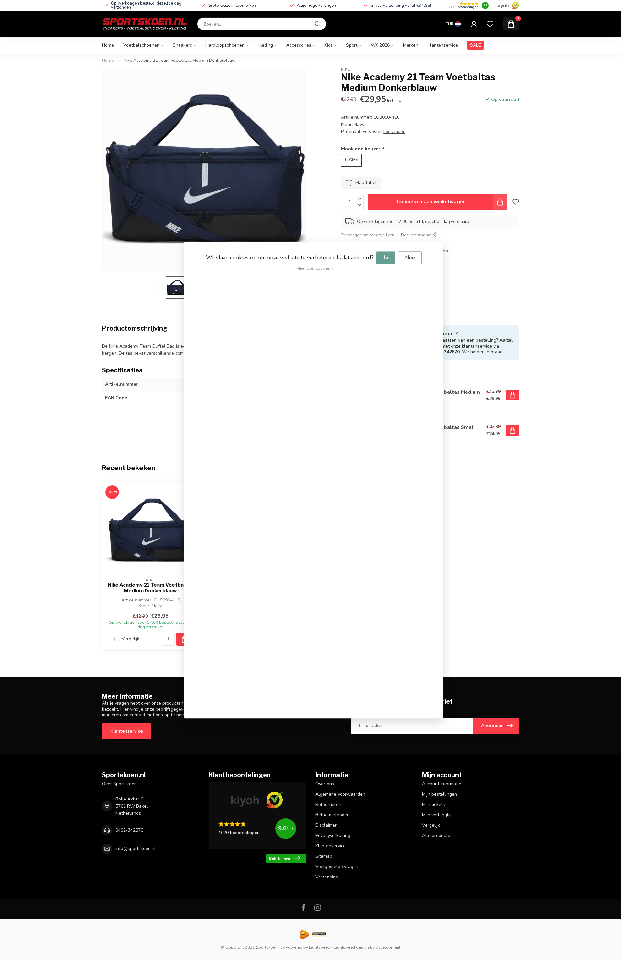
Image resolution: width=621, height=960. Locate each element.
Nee (410, 257)
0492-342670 (446, 352)
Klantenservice (443, 45)
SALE (475, 45)
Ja (385, 257)
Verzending (326, 877)
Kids (328, 45)
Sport (351, 45)
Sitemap (323, 856)
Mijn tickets (433, 804)
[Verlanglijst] (490, 23)
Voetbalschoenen (141, 45)
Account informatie (441, 784)
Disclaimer (326, 825)
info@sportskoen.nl (135, 848)
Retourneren (328, 804)
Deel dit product (416, 234)
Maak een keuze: (362, 148)
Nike (345, 69)
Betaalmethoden (332, 815)
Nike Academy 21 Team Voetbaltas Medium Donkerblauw (179, 60)
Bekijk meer (280, 858)
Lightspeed (319, 947)
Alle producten (437, 836)
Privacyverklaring (332, 836)
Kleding (265, 45)
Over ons (324, 784)
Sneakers (182, 45)
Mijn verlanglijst (438, 815)
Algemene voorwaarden (340, 794)
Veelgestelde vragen (336, 867)
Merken (410, 45)
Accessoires (298, 45)
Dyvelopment (388, 947)
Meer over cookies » (314, 268)
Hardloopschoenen (225, 45)
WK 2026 (380, 45)
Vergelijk (130, 638)
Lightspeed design (351, 947)
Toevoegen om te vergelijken (367, 234)
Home (108, 45)
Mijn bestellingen (439, 794)
